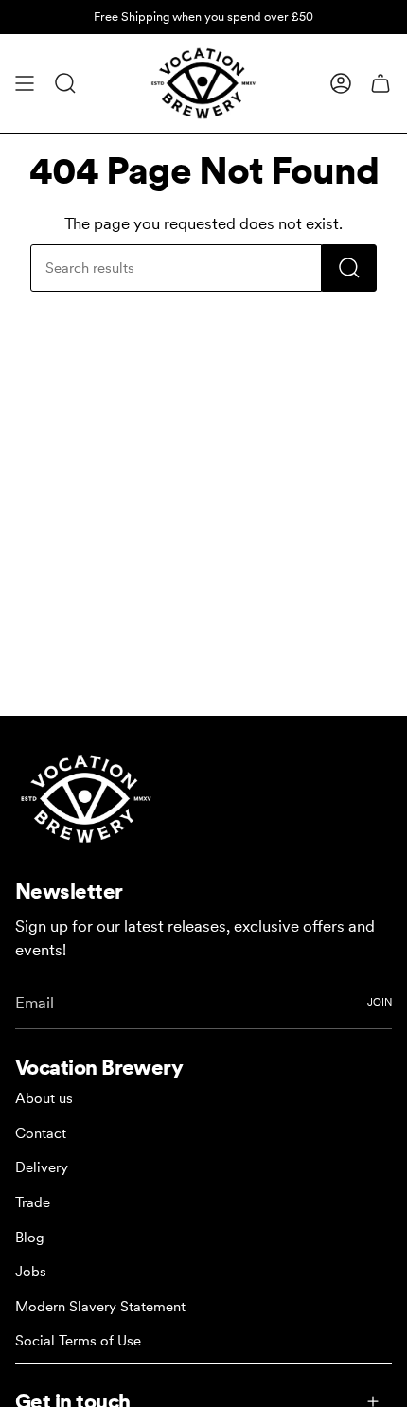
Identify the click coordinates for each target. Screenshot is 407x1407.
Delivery (41, 1167)
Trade (32, 1202)
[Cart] (380, 83)
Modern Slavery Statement (100, 1306)
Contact (40, 1133)
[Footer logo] (86, 798)
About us (44, 1098)
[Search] (349, 268)
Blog (29, 1237)
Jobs (30, 1271)
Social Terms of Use (78, 1340)
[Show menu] (25, 83)
